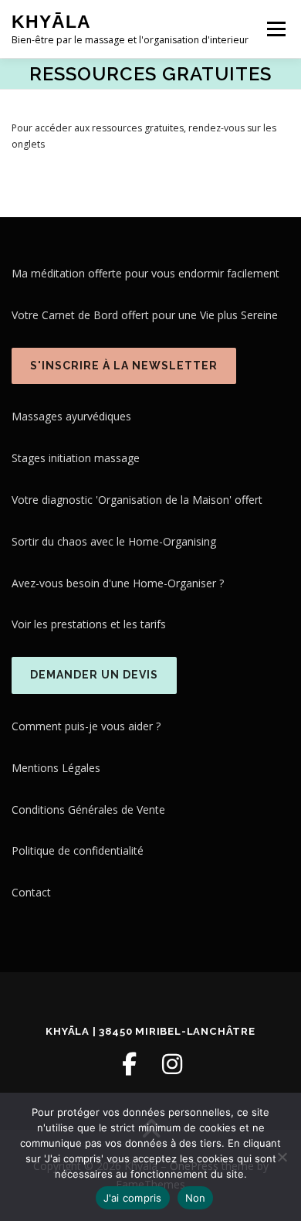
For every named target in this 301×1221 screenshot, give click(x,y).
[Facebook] (128, 1064)
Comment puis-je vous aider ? (86, 726)
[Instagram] (172, 1064)
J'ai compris (132, 1198)
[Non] (281, 1157)
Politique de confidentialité (78, 850)
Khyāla (51, 22)
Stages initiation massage (76, 458)
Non (195, 1198)
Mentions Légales (56, 767)
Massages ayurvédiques (71, 416)
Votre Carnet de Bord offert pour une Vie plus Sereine (145, 315)
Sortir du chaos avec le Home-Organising (114, 541)
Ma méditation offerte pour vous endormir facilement (145, 273)
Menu (275, 29)
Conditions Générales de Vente (88, 809)
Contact (31, 892)
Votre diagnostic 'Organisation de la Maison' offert (137, 499)
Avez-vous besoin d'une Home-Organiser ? (118, 583)
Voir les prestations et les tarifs (89, 624)
